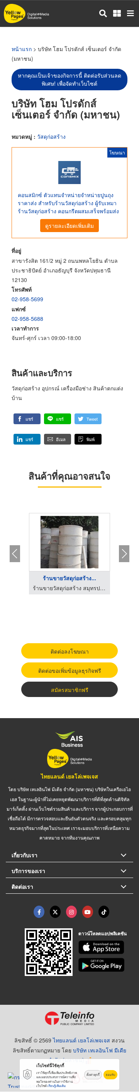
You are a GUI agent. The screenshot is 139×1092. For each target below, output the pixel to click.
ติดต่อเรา (22, 886)
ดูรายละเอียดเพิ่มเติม (69, 225)
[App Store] (106, 947)
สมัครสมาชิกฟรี (69, 690)
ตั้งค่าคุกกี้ (93, 1074)
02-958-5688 (27, 318)
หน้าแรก (22, 49)
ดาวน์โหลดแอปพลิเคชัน (102, 933)
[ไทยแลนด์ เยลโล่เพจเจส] (55, 912)
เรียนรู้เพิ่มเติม (56, 1086)
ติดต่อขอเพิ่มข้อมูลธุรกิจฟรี (69, 670)
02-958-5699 (27, 299)
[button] (27, 418)
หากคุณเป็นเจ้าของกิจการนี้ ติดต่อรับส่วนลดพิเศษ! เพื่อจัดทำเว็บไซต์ (69, 79)
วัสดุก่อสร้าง (51, 136)
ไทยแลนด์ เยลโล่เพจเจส (69, 776)
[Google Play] (106, 965)
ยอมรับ (110, 1074)
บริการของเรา (28, 871)
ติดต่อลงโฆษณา (70, 651)
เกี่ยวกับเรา (24, 855)
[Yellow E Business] (39, 912)
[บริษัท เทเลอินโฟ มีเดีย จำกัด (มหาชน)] (69, 1018)
